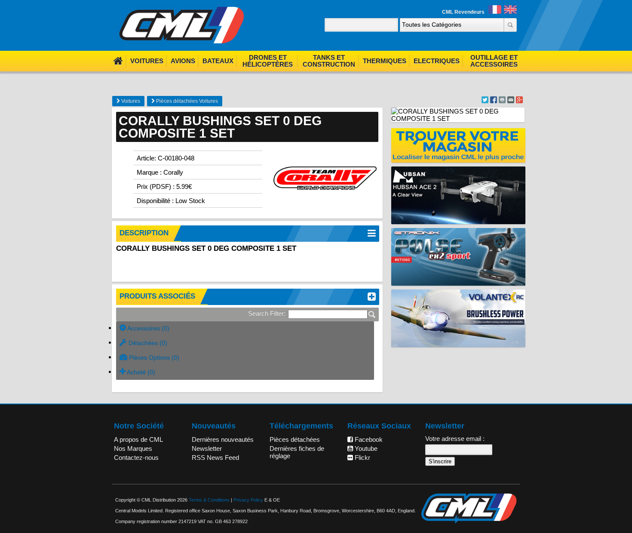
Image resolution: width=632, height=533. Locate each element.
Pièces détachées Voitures (186, 101)
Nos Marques (133, 448)
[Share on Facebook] (493, 101)
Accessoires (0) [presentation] (147, 328)
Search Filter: (266, 313)
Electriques (437, 61)
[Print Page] (502, 101)
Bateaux (217, 61)
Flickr (361, 457)
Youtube (365, 448)
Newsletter (207, 448)
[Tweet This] (485, 101)
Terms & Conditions (209, 499)
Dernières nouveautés (223, 439)
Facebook (368, 439)
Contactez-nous (136, 457)
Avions (183, 61)
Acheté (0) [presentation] (140, 372)
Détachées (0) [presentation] (147, 342)
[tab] (245, 328)
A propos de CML (138, 439)
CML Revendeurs (463, 12)
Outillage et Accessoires (494, 61)
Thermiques (384, 61)
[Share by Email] (510, 101)
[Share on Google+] (519, 101)
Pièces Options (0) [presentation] (153, 357)
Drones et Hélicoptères (267, 61)
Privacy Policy (248, 499)
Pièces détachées (295, 439)
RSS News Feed (215, 457)
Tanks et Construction (329, 61)
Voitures (146, 61)
